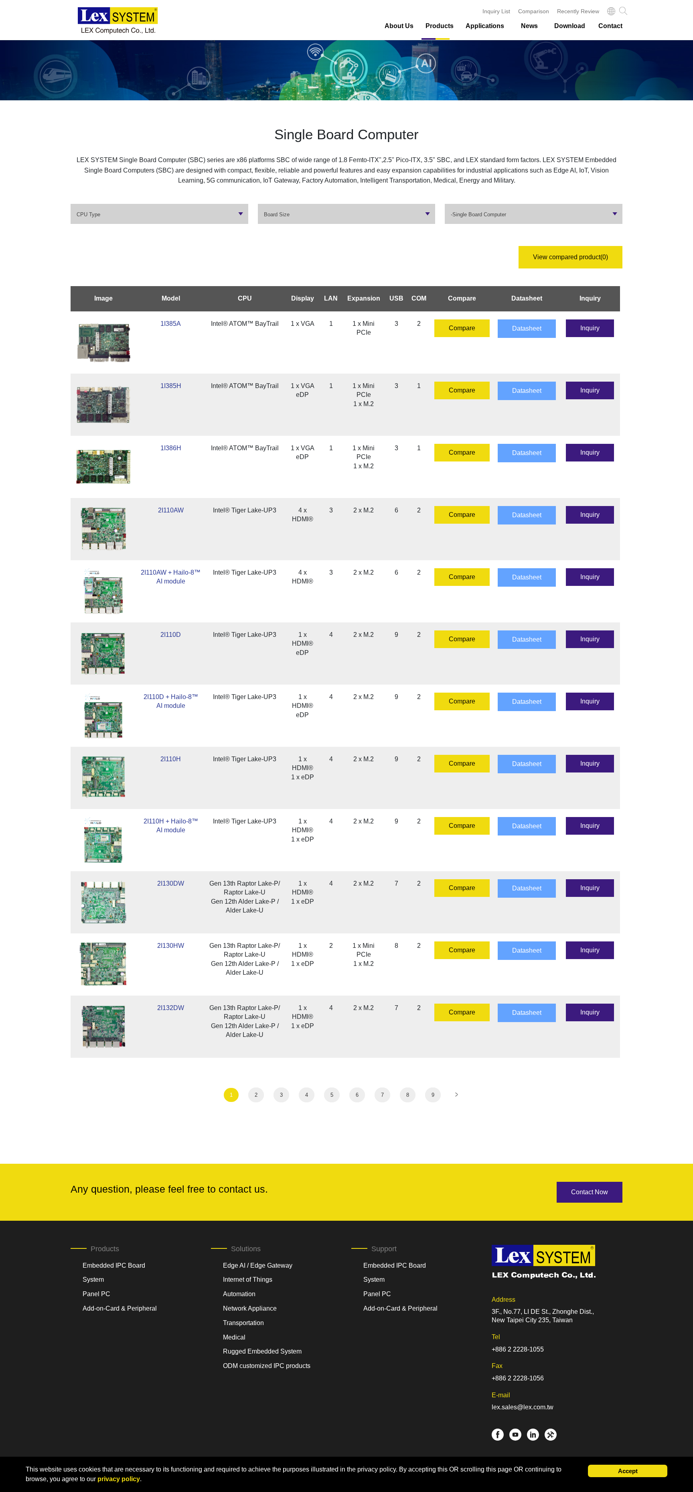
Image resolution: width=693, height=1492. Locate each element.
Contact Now (589, 1192)
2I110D (170, 634)
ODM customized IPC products (266, 1365)
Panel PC (96, 1294)
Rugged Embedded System (262, 1351)
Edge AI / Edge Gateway (257, 1265)
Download (569, 25)
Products (440, 25)
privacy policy (118, 1479)
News (529, 25)
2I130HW (170, 945)
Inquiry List (496, 11)
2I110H (170, 759)
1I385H (170, 385)
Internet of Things (247, 1279)
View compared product (570, 257)
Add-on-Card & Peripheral (120, 1308)
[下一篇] (457, 1094)
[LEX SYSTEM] (118, 20)
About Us (399, 25)
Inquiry (590, 328)
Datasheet (526, 328)
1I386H (170, 448)
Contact (610, 25)
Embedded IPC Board (114, 1265)
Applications (485, 25)
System (93, 1279)
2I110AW (171, 510)
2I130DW (170, 883)
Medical (234, 1337)
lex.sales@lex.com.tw (522, 1407)
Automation (239, 1294)
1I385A (170, 323)
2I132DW (170, 1007)
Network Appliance (250, 1308)
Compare (462, 328)
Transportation (243, 1322)
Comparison (533, 11)
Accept (628, 1471)
